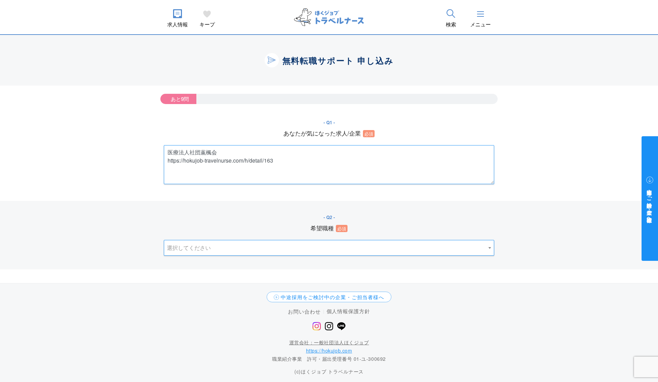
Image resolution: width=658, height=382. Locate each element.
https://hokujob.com (329, 350)
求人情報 (177, 24)
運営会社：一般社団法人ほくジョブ (329, 342)
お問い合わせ (304, 311)
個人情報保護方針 (348, 311)
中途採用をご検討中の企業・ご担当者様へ (332, 297)
